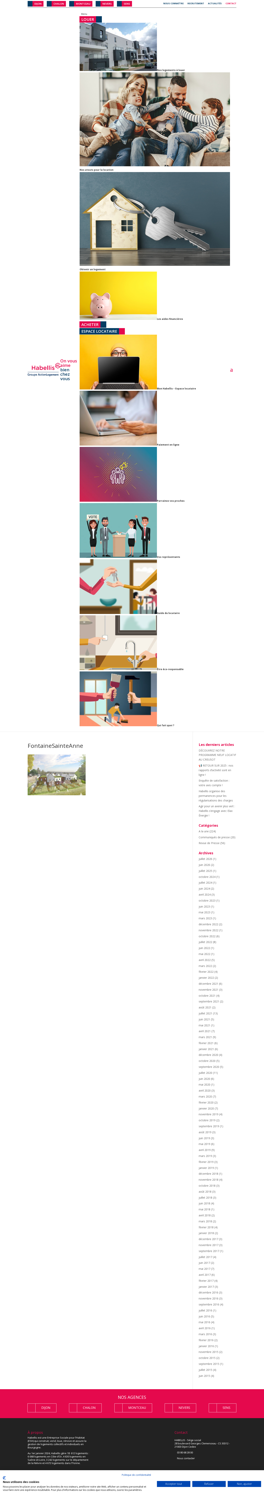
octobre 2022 (207, 936)
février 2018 (206, 1227)
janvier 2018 (206, 1233)
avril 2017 (205, 1275)
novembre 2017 (208, 1245)
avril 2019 (205, 1150)
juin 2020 (204, 1079)
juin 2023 (204, 906)
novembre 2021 (208, 989)
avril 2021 (205, 1031)
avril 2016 (205, 1328)
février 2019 (206, 1162)
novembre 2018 (208, 1179)
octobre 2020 (207, 1061)
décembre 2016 (208, 1292)
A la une (204, 831)
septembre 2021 (209, 1001)
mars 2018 (205, 1221)
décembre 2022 (208, 924)
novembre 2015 (208, 1352)
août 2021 (205, 1007)
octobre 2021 (207, 995)
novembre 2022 (208, 930)
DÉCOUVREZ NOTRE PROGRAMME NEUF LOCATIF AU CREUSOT (217, 755)
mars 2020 (205, 1096)
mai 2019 (204, 1144)
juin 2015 (204, 1376)
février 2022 (206, 972)
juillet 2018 (205, 1197)
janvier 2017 (206, 1286)
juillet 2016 (205, 1310)
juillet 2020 (205, 1073)
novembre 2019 (208, 1114)
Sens (127, 3)
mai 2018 (204, 1209)
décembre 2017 (208, 1239)
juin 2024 (204, 888)
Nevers (107, 3)
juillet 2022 (205, 942)
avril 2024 (205, 894)
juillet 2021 (205, 1013)
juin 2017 (204, 1263)
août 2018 (205, 1191)
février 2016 (206, 1340)
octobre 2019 (207, 1120)
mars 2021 (205, 1037)
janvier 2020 (206, 1108)
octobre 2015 (207, 1358)
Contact (231, 3)
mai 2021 (204, 1025)
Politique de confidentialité (136, 1475)
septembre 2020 (209, 1067)
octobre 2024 (207, 877)
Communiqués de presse (214, 837)
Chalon (59, 3)
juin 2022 (204, 948)
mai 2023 (204, 912)
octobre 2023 (207, 900)
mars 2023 (205, 918)
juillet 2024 (205, 882)
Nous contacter (186, 1458)
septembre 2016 (209, 1304)
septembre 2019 (209, 1126)
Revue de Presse (209, 843)
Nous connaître (173, 3)
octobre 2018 (207, 1185)
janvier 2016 (206, 1346)
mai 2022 (204, 954)
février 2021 (206, 1043)
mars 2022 (205, 966)
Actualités (215, 3)
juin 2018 (204, 1203)
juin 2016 (204, 1316)
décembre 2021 (208, 983)
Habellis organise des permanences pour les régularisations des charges (216, 795)
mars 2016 (205, 1334)
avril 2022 (205, 960)
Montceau (83, 3)
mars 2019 (205, 1156)
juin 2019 (204, 1138)
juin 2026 (204, 865)
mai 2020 (204, 1084)
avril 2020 (205, 1090)
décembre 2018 (208, 1173)
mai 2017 (204, 1269)
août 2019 (205, 1132)
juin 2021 (204, 1019)
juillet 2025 (205, 871)
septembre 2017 (209, 1251)
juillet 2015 (205, 1370)
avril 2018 (205, 1215)
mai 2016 (204, 1322)
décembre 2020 (208, 1055)
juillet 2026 (205, 859)
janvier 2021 (206, 1049)
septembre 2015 (209, 1364)
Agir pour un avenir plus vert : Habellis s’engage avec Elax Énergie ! (217, 810)
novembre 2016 (208, 1298)
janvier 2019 (206, 1168)
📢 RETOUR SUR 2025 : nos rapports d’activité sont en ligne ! (216, 770)
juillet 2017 (205, 1257)
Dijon (38, 3)
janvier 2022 (206, 977)
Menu (84, 14)
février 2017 (206, 1281)
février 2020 (206, 1102)
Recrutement (195, 3)
